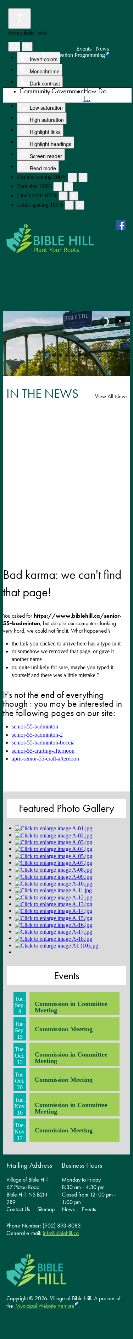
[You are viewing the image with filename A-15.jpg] (53, 917)
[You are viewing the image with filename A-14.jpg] (53, 911)
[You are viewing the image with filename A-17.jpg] (53, 931)
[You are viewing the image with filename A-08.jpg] (53, 869)
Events (84, 49)
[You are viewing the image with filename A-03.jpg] (53, 842)
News (102, 49)
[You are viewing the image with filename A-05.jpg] (53, 855)
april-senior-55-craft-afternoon (45, 759)
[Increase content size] (83, 177)
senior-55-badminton (35, 726)
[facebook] (122, 225)
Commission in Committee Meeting (71, 1007)
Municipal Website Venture (44, 1305)
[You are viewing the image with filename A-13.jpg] (53, 904)
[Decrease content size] (72, 177)
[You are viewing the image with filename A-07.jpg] (53, 863)
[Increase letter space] (79, 205)
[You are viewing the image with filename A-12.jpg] (53, 897)
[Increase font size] (68, 186)
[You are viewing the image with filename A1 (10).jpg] (56, 945)
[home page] (50, 238)
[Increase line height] (73, 196)
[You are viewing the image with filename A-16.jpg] (53, 925)
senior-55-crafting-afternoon (43, 751)
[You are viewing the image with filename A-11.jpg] (53, 890)
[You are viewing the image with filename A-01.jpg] (53, 828)
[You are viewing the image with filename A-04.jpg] (53, 849)
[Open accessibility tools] (19, 18)
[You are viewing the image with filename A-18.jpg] (53, 938)
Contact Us (18, 1209)
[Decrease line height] (63, 196)
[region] (66, 343)
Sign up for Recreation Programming (63, 55)
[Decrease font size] (57, 186)
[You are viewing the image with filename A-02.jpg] (53, 835)
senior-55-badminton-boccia (43, 742)
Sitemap (46, 1209)
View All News (111, 396)
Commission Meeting (64, 1029)
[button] (120, 321)
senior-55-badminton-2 (37, 735)
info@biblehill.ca (61, 1233)
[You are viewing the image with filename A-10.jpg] (53, 883)
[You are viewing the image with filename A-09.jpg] (53, 876)
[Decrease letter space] (69, 205)
